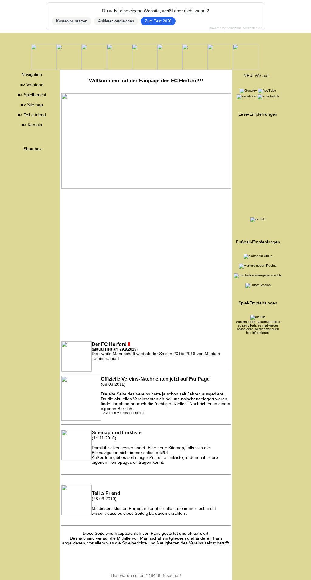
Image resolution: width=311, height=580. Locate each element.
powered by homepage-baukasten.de (235, 27)
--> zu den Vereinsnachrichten (123, 413)
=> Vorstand (31, 84)
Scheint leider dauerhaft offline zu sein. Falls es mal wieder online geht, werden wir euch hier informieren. (258, 327)
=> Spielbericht (32, 94)
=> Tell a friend (32, 114)
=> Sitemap (32, 104)
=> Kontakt (32, 124)
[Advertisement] (146, 234)
